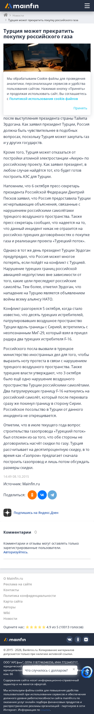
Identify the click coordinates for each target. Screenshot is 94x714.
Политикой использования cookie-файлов (43, 98)
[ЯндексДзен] (86, 639)
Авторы (9, 607)
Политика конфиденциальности (29, 595)
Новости (10, 618)
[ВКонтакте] (42, 494)
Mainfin (14, 639)
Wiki (6, 613)
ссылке (45, 710)
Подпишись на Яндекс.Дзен (36, 512)
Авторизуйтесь (15, 552)
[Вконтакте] (69, 639)
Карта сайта (13, 601)
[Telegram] (52, 494)
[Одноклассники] (32, 494)
